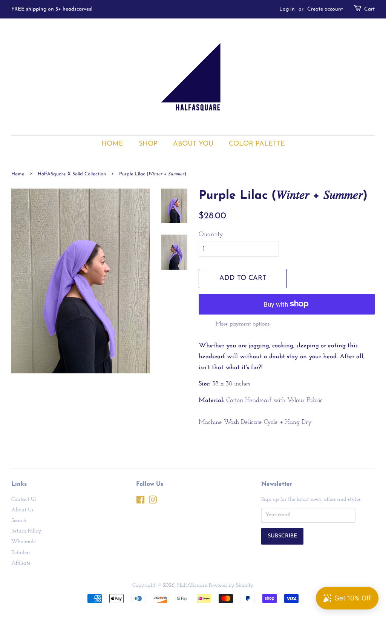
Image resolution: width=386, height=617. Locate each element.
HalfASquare (192, 585)
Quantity (211, 234)
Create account (325, 9)
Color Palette (257, 144)
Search (18, 520)
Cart (369, 9)
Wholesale (23, 542)
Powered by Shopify (231, 585)
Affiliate (21, 563)
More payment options (243, 324)
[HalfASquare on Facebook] (140, 502)
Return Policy (26, 531)
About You (193, 144)
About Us (22, 510)
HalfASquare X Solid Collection (72, 174)
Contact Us (24, 499)
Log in (287, 9)
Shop (148, 144)
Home (112, 144)
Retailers (21, 553)
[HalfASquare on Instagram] (153, 502)
